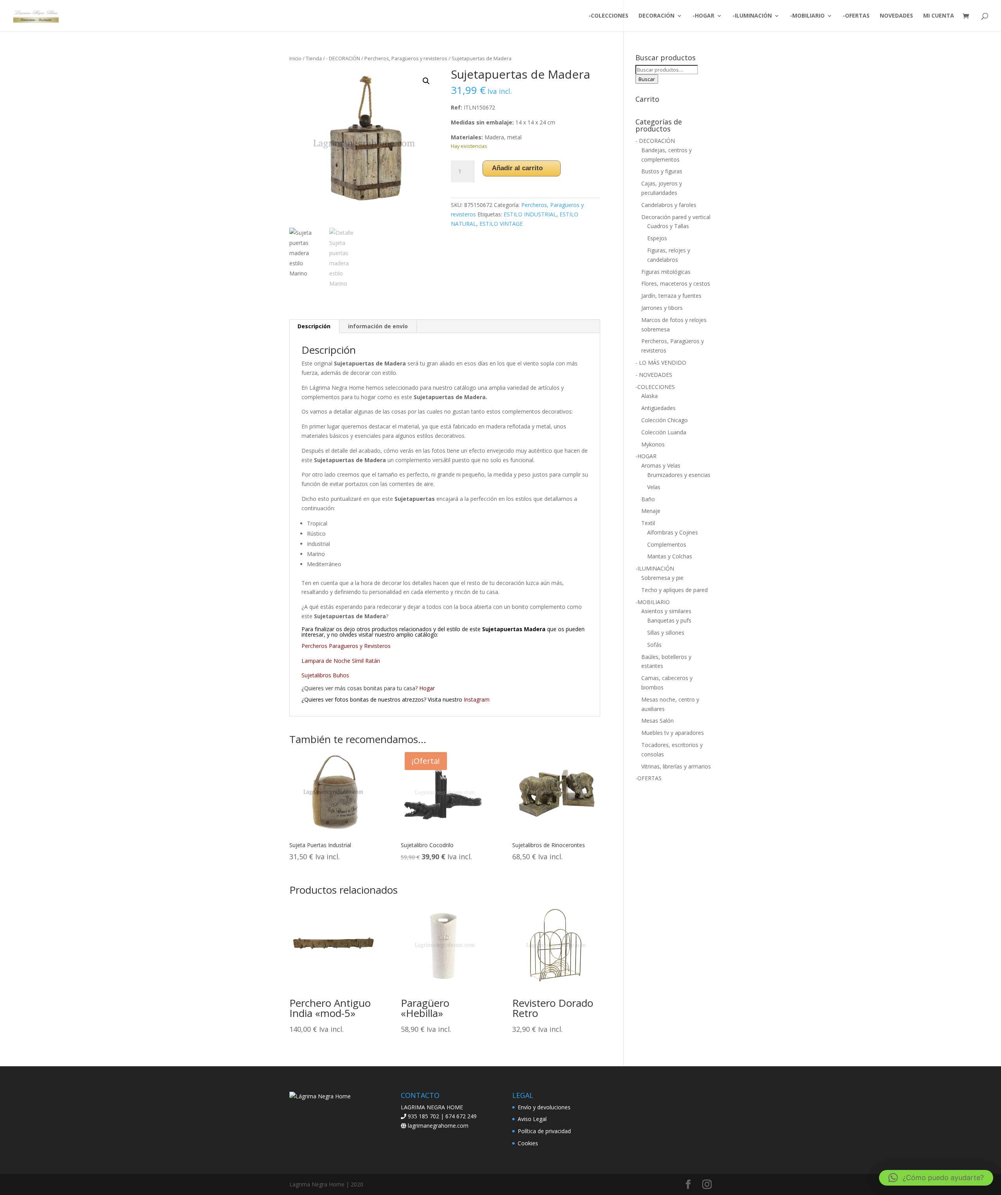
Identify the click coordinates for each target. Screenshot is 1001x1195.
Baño (648, 499)
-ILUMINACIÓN (752, 16)
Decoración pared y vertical (675, 217)
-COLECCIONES (608, 16)
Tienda (314, 58)
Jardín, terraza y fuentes (671, 295)
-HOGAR (703, 16)
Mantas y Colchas (669, 556)
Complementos (666, 544)
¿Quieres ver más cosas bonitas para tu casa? (368, 688)
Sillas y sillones (665, 632)
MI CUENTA (938, 16)
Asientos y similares (666, 611)
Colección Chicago (664, 420)
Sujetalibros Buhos (326, 675)
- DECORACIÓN (343, 58)
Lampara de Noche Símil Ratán (341, 660)
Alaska (649, 396)
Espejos (657, 238)
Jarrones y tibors (662, 307)
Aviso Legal (532, 1119)
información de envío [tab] (378, 326)
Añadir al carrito (517, 168)
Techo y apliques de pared (674, 590)
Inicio (295, 58)
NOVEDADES (896, 16)
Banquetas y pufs (669, 620)
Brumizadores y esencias (678, 475)
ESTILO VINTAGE (501, 223)
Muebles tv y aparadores (672, 732)
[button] (426, 81)
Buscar (647, 79)
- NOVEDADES (653, 374)
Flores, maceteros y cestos (675, 283)
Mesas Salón (657, 720)
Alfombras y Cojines (672, 532)
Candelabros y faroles (668, 205)
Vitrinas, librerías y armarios (676, 766)
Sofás (654, 644)
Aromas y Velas (660, 465)
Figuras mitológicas (666, 271)
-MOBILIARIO (807, 16)
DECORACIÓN (657, 16)
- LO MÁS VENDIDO (660, 362)
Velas (653, 487)
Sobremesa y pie (662, 577)
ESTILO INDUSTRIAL (530, 214)
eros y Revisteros (369, 646)
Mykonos (653, 444)
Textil (648, 523)
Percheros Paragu (324, 646)
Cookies (528, 1143)
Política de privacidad (544, 1131)
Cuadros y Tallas (668, 226)
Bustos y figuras (661, 171)
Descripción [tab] (314, 326)
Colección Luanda (663, 432)
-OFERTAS (856, 16)
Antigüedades (658, 408)
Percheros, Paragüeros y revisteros (405, 58)
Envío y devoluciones (544, 1107)
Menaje (650, 511)
